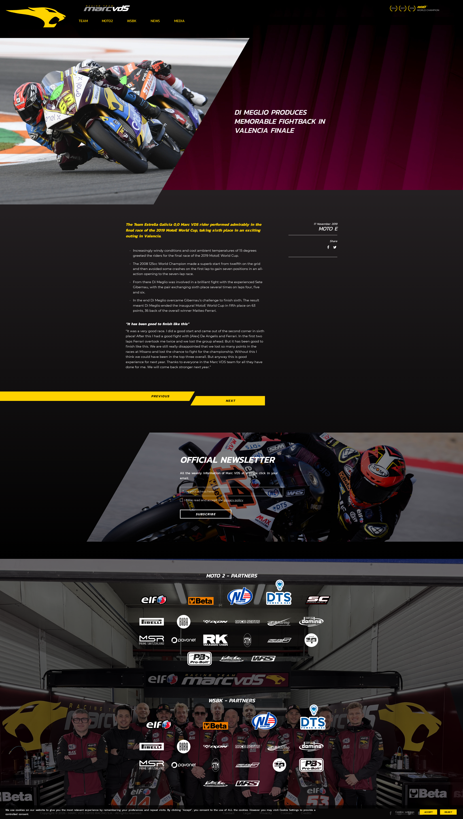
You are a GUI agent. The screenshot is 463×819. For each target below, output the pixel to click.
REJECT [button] (448, 812)
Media (179, 21)
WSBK (132, 21)
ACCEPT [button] (428, 812)
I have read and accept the (213, 500)
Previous (160, 396)
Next (230, 400)
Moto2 (107, 21)
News (155, 21)
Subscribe (206, 514)
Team (83, 21)
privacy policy (233, 500)
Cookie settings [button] (404, 812)
